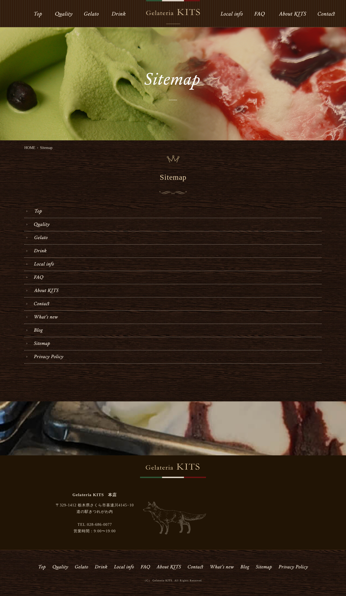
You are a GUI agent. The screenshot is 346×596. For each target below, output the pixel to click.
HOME (29, 148)
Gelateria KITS (162, 580)
